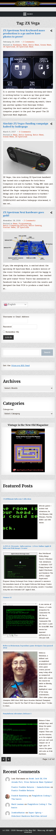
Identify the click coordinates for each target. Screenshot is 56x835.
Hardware (17, 45)
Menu (30, 14)
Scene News (45, 45)
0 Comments (25, 132)
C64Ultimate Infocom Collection (17, 499)
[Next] (8, 759)
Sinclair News (9, 227)
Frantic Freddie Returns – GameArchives (30, 787)
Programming (25, 224)
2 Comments (28, 42)
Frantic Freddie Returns (22, 790)
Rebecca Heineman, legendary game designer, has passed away (28, 647)
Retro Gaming (25, 135)
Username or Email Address (16, 316)
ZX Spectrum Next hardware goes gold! (23, 214)
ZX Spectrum (9, 47)
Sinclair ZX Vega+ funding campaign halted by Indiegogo (25, 125)
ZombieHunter (18, 812)
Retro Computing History (15, 226)
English (11, 304)
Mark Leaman (17, 804)
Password (7, 326)
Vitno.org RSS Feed (20, 365)
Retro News (33, 45)
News (25, 45)
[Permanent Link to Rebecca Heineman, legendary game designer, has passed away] (20, 674)
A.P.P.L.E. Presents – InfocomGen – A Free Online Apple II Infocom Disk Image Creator (27, 547)
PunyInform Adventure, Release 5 (17, 714)
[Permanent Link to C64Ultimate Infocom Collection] (20, 521)
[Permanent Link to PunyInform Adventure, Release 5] (20, 736)
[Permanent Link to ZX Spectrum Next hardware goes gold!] (28, 247)
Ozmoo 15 (7, 597)
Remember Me (12, 332)
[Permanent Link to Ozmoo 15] (20, 620)
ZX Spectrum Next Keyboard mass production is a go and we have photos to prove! (24, 33)
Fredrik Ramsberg (19, 795)
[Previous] (3, 759)
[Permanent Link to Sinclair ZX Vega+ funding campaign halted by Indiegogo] (28, 157)
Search (47, 352)
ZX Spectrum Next (24, 47)
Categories (8, 409)
